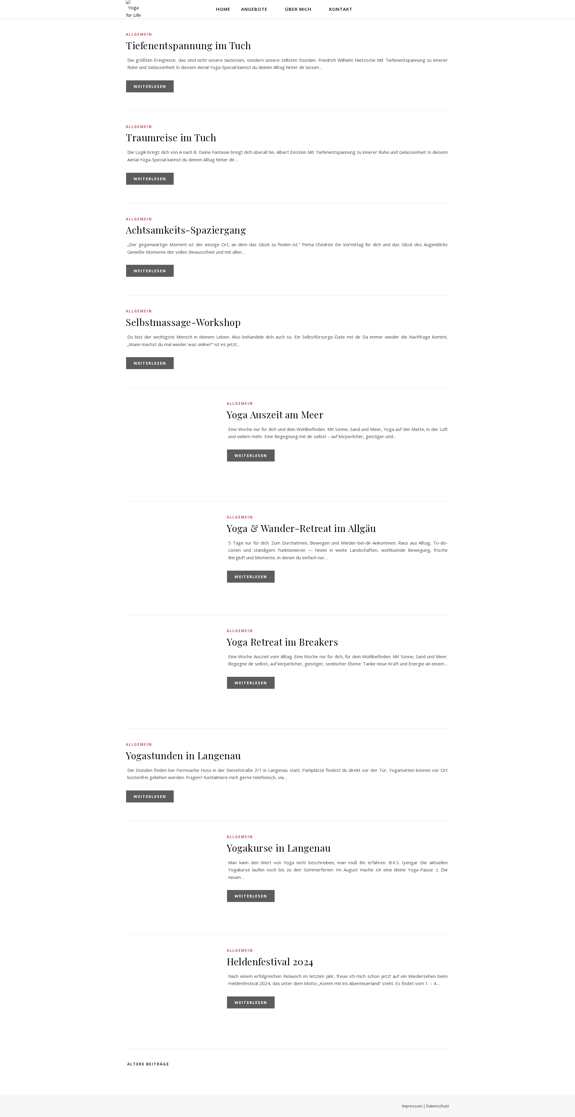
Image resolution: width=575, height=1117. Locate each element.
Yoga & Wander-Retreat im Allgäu (301, 527)
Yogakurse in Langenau (279, 847)
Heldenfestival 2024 (270, 961)
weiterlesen (150, 86)
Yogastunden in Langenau (183, 755)
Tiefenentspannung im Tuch (188, 45)
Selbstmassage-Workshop (183, 321)
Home (223, 9)
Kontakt (340, 9)
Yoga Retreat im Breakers (282, 641)
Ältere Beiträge (147, 1064)
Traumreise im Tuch (171, 137)
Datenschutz (437, 1106)
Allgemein (139, 34)
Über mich (298, 9)
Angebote (254, 9)
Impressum (412, 1106)
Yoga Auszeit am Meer (275, 414)
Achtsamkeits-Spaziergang (186, 229)
